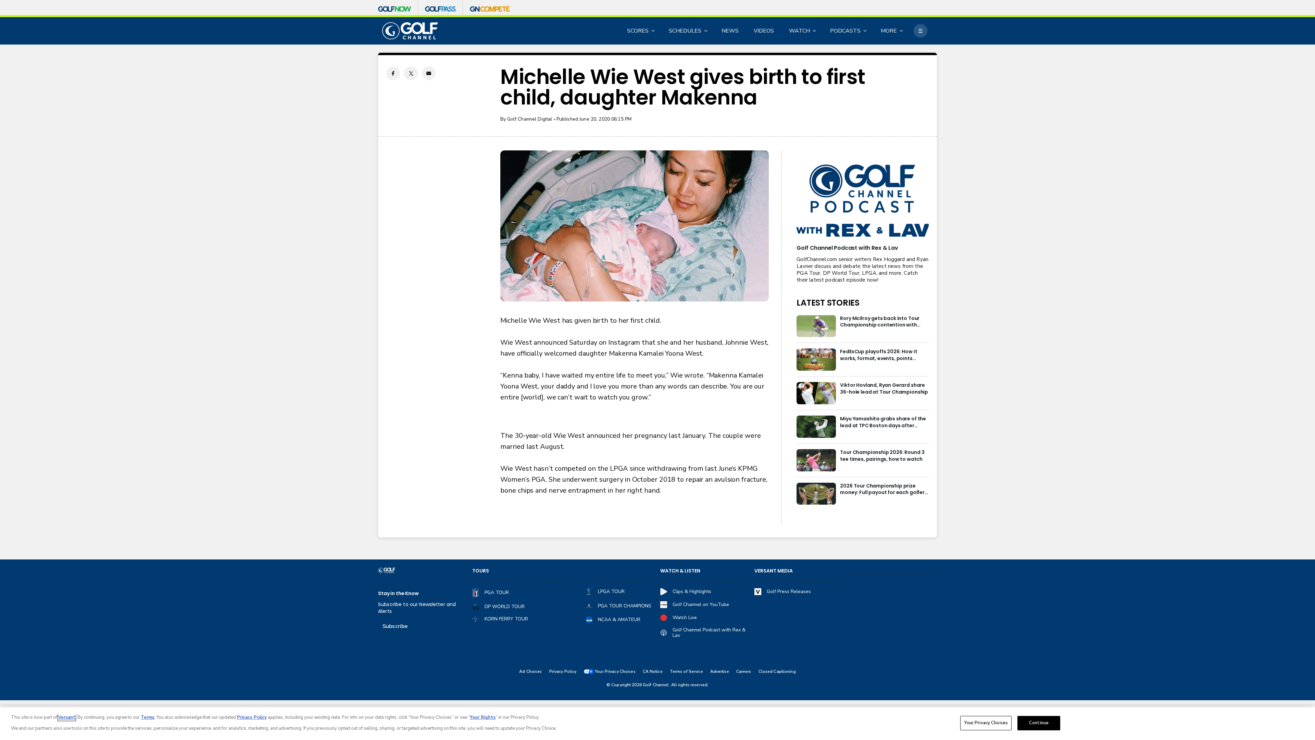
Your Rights (483, 717)
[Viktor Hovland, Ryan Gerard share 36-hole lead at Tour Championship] (816, 393)
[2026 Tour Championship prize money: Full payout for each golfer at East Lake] (816, 494)
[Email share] (429, 73)
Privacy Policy (563, 671)
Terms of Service (686, 671)
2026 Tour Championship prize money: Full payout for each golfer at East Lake (882, 489)
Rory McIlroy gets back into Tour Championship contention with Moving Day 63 (879, 322)
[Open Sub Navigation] (653, 31)
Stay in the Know (398, 593)
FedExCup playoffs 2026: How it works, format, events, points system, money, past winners (878, 355)
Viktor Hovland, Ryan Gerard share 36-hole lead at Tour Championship (884, 388)
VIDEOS (764, 31)
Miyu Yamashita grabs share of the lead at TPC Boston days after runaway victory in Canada (883, 422)
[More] (920, 31)
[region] (657, 723)
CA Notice (653, 671)
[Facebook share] (393, 73)
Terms (147, 717)
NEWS (730, 31)
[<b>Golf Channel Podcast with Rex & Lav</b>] (863, 201)
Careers (743, 671)
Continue (1039, 723)
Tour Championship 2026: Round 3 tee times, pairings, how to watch (882, 456)
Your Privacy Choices (986, 723)
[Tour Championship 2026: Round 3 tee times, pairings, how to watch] (816, 460)
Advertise (719, 671)
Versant (66, 717)
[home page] (410, 31)
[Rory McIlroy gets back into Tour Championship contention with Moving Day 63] (816, 326)
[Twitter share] (411, 73)
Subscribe (395, 626)
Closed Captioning (777, 671)
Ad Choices (530, 671)
